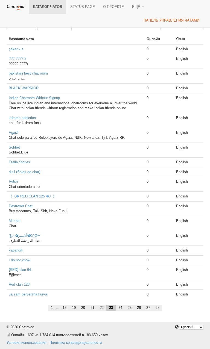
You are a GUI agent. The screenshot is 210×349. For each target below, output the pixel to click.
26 (139, 308)
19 (74, 308)
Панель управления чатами (171, 20)
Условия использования (26, 343)
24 (120, 308)
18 (64, 308)
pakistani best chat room (28, 73)
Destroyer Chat (21, 206)
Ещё (136, 7)
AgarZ (13, 133)
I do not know (19, 260)
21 (92, 308)
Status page (82, 7)
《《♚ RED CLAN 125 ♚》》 (32, 196)
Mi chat (15, 221)
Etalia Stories (19, 162)
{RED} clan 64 (20, 270)
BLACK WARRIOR (24, 88)
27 (148, 308)
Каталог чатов (47, 7)
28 (157, 308)
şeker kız (16, 49)
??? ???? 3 (17, 59)
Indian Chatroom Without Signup (34, 98)
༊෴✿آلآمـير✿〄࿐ (24, 235)
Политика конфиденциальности (75, 343)
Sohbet (14, 147)
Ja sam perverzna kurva (28, 294)
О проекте (113, 7)
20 (83, 308)
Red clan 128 (19, 284)
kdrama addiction (22, 118)
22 (102, 308)
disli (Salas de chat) (24, 172)
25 (130, 308)
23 (111, 308)
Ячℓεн (13, 181)
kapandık (16, 250)
